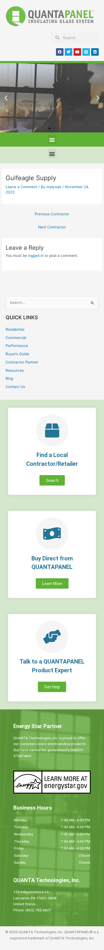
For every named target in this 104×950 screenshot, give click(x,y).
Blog (9, 378)
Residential (15, 329)
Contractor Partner (22, 362)
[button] (6, 98)
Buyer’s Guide (17, 354)
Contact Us (15, 387)
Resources (15, 370)
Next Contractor (52, 227)
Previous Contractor (52, 214)
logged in (35, 255)
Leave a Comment (21, 187)
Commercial (16, 337)
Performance (17, 345)
